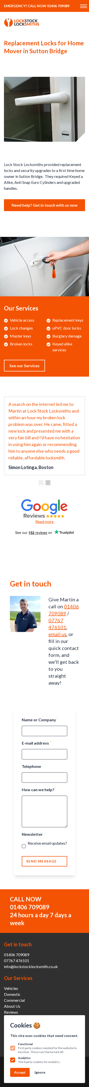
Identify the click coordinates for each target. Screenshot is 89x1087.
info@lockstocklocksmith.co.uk (31, 966)
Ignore (40, 1072)
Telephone (31, 766)
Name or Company (40, 719)
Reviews (11, 1012)
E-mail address (36, 742)
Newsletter (32, 834)
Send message (41, 861)
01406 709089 (29, 907)
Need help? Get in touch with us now (45, 205)
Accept (20, 1072)
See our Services (24, 365)
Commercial (14, 1000)
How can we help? (39, 789)
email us (57, 634)
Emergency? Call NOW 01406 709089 (36, 6)
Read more (44, 521)
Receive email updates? (47, 846)
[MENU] (83, 6)
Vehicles (11, 988)
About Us (12, 1006)
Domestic (12, 994)
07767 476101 (16, 960)
